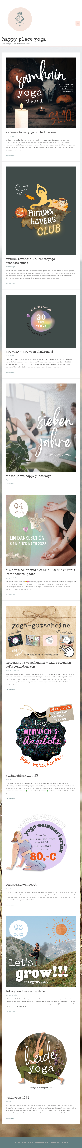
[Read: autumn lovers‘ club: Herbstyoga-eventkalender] (41, 211)
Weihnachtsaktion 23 (22, 775)
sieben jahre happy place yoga (28, 476)
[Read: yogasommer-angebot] (41, 845)
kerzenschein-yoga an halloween (31, 132)
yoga (13, 136)
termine (8, 136)
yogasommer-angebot (21, 884)
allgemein (9, 480)
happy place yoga (24, 39)
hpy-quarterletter (11, 578)
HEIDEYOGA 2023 (17, 1098)
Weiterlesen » (10, 155)
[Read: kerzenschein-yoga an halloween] (41, 93)
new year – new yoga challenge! (29, 352)
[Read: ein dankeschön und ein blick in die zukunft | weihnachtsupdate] (41, 531)
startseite (17, 1142)
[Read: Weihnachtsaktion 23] (41, 736)
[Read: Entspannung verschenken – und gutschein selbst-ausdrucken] (41, 632)
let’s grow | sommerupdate (25, 991)
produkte (16, 671)
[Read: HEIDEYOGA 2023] (41, 1058)
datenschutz (55, 1142)
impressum (64, 1142)
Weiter (74, 1129)
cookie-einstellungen (42, 1142)
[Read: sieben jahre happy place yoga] (41, 428)
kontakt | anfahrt (27, 1142)
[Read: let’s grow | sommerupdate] (41, 952)
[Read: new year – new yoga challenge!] (41, 321)
